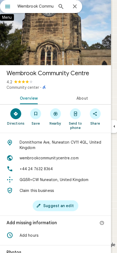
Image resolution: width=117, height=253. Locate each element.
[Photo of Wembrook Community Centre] (55, 32)
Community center (23, 87)
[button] (55, 235)
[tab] (27, 97)
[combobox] (35, 6)
